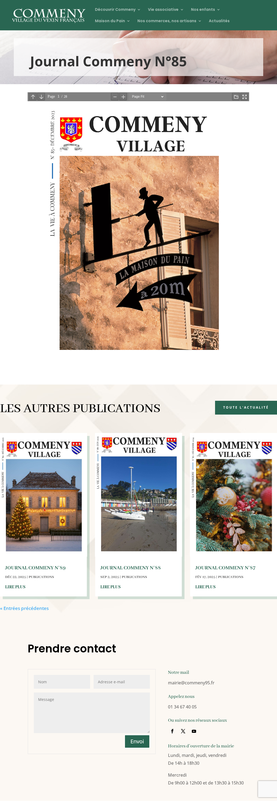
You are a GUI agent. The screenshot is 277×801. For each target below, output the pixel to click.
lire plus (15, 587)
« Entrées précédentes (24, 608)
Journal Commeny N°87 (225, 568)
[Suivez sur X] (183, 731)
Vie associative (163, 10)
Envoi (137, 741)
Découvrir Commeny (115, 10)
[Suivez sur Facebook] (172, 731)
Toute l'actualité (246, 407)
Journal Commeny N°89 (35, 568)
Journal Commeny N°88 (130, 568)
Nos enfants (203, 10)
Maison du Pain (110, 21)
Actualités (219, 21)
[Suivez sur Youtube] (194, 731)
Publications (41, 577)
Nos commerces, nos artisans (166, 21)
